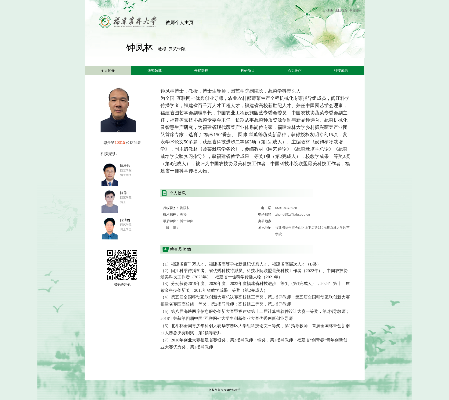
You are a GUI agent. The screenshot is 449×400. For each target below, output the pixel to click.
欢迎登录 (356, 10)
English (328, 10)
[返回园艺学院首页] (121, 17)
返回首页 (341, 10)
